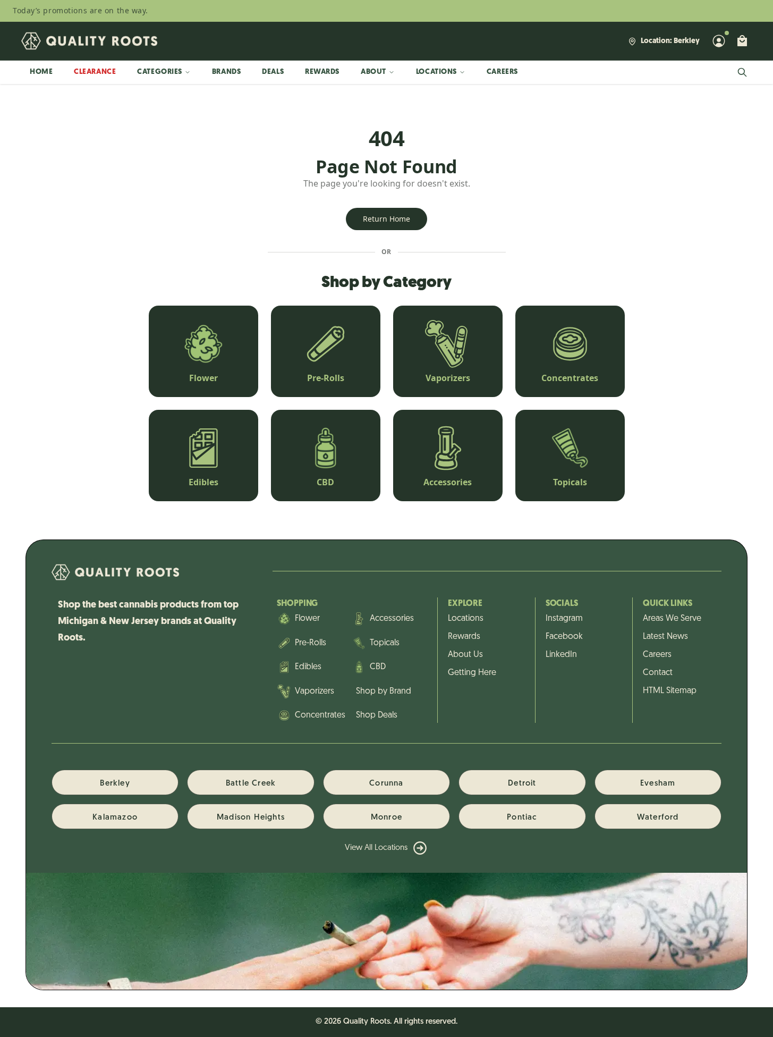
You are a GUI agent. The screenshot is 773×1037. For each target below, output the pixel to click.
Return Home (386, 219)
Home (41, 72)
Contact (658, 673)
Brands (226, 72)
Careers (502, 72)
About (373, 72)
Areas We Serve (672, 618)
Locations (436, 72)
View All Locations (376, 848)
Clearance (95, 72)
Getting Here (472, 673)
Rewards (322, 72)
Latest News (665, 637)
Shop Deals (376, 715)
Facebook (564, 637)
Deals (273, 72)
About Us (465, 655)
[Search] (742, 72)
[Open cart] (742, 40)
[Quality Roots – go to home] (89, 41)
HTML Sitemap (669, 691)
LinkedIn (561, 655)
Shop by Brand (383, 691)
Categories (159, 72)
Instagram (564, 618)
